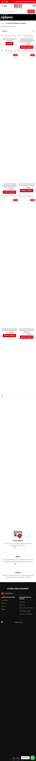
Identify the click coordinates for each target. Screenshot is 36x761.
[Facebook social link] (2, 1)
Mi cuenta (22, 605)
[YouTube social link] (7, 1)
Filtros (5, 31)
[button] (26, 47)
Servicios (3, 603)
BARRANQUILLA (9, 593)
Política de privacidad (25, 611)
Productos (22, 602)
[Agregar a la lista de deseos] (15, 36)
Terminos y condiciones (25, 614)
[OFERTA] (26, 35)
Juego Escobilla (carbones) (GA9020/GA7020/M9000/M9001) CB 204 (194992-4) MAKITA (9, 185)
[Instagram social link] (4, 1)
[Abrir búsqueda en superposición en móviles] (18, 11)
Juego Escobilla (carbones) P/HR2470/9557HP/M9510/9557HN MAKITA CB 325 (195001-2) (26, 40)
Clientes (3, 606)
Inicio (2, 23)
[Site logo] (18, 6)
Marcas (3, 609)
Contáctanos (4, 600)
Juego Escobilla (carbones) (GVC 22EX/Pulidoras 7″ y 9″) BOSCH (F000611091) (26, 330)
